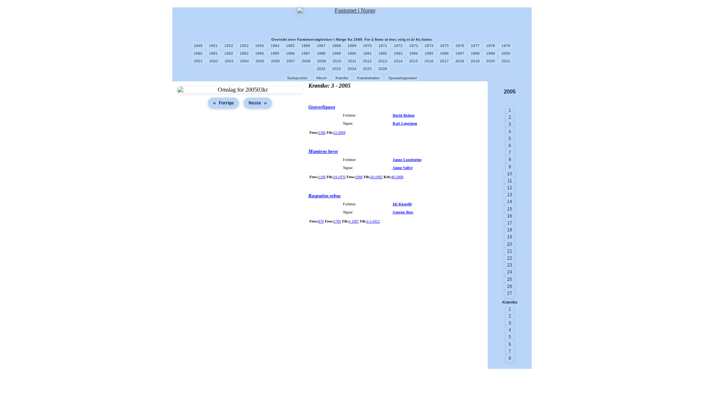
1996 (444, 53)
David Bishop (404, 115)
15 (509, 209)
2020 (490, 61)
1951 (213, 46)
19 (509, 236)
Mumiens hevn (323, 151)
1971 (382, 46)
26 (509, 286)
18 (509, 229)
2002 (213, 61)
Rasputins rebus (324, 195)
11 (509, 180)
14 (509, 201)
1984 (259, 53)
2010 (337, 61)
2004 (244, 61)
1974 (429, 46)
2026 (382, 69)
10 (509, 173)
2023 (336, 69)
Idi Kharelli (402, 204)
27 (509, 293)
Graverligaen (321, 107)
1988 (321, 53)
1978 (490, 46)
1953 (244, 46)
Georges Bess (403, 212)
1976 (459, 46)
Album (321, 78)
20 (509, 244)
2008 (306, 61)
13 (509, 194)
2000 (506, 53)
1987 (305, 53)
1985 (275, 53)
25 (509, 279)
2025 (367, 69)
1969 (352, 46)
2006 (275, 61)
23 (509, 265)
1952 (228, 46)
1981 (213, 53)
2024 (352, 69)
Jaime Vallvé (402, 168)
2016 (429, 61)
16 (509, 216)
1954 (259, 46)
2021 (506, 61)
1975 (444, 46)
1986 (290, 53)
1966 (305, 46)
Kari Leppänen (405, 123)
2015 (413, 61)
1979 (506, 46)
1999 (490, 53)
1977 (475, 46)
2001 (198, 61)
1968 (336, 46)
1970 (367, 46)
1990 (352, 53)
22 (509, 258)
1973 (413, 46)
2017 (444, 61)
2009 (321, 61)
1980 (198, 53)
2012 (367, 61)
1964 (275, 46)
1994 (413, 53)
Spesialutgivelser (402, 78)
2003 (229, 61)
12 (509, 187)
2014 (398, 61)
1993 (398, 53)
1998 (475, 53)
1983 (244, 53)
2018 (459, 61)
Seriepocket (297, 78)
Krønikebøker (368, 78)
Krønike (342, 78)
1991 (367, 53)
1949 (198, 46)
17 (509, 222)
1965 (290, 46)
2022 (321, 69)
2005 (260, 61)
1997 (459, 53)
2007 (290, 61)
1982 (228, 53)
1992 (382, 53)
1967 (321, 46)
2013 (382, 61)
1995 (429, 53)
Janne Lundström (407, 160)
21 (509, 251)
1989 (336, 53)
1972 (398, 46)
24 (509, 272)
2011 (352, 61)
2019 (475, 61)
